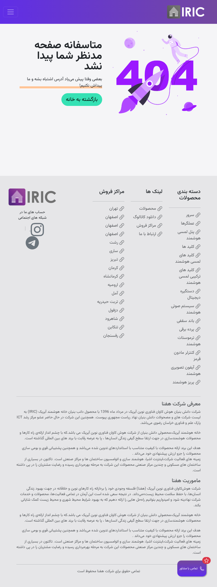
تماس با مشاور (188, 568)
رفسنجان (111, 336)
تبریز (114, 260)
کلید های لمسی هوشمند (188, 258)
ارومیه (113, 285)
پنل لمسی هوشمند (189, 235)
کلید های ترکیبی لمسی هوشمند (190, 276)
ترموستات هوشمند (189, 341)
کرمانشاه (111, 277)
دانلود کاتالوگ (145, 217)
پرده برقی (187, 329)
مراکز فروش (147, 226)
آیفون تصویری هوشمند (186, 371)
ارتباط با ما (148, 234)
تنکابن (113, 327)
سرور (190, 215)
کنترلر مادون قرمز (187, 356)
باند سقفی (186, 321)
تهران (114, 209)
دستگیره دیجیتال (190, 294)
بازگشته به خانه (82, 99)
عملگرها (188, 224)
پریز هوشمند (184, 382)
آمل (115, 293)
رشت (114, 243)
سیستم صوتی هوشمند (186, 309)
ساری (114, 251)
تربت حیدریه (108, 302)
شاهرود (112, 319)
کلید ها (188, 247)
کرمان (113, 268)
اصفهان (112, 217)
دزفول (113, 310)
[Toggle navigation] (10, 12)
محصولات (148, 209)
